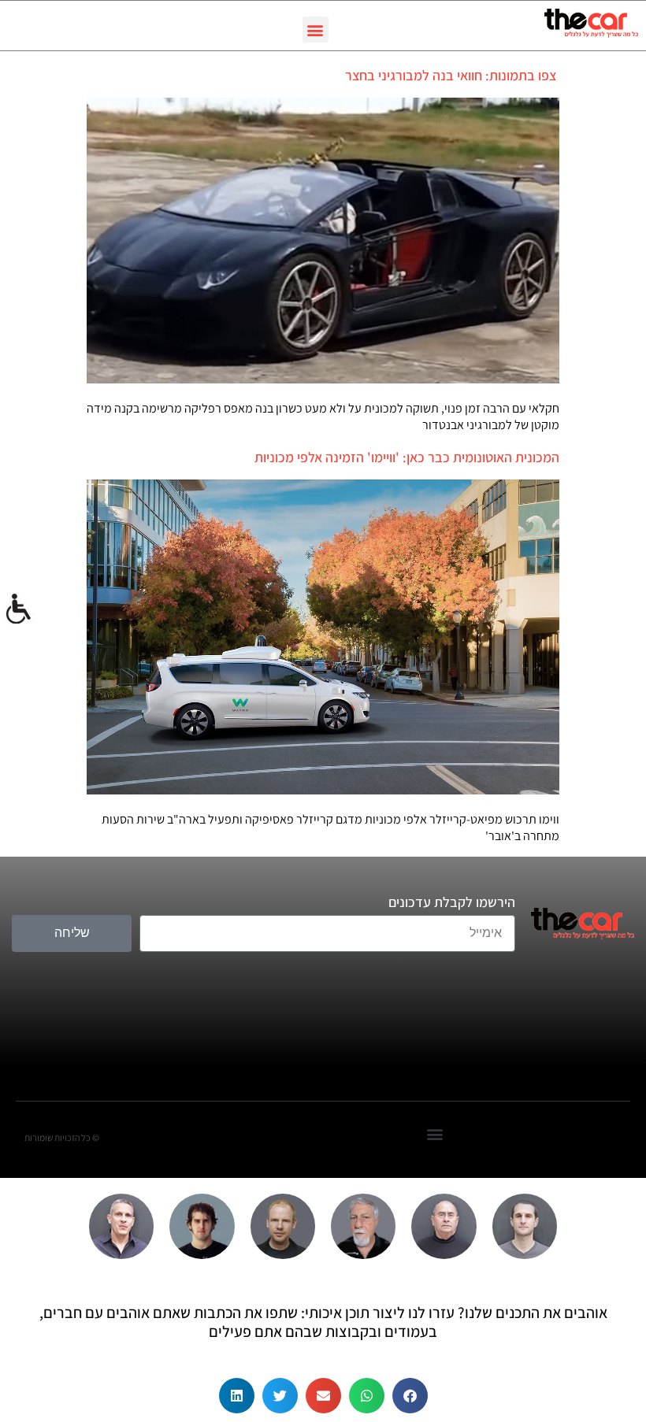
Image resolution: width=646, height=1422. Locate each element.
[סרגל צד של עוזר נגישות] (19, 609)
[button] (316, 30)
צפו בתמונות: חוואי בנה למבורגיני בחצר (452, 75)
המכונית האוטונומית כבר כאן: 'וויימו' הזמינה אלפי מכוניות (406, 457)
